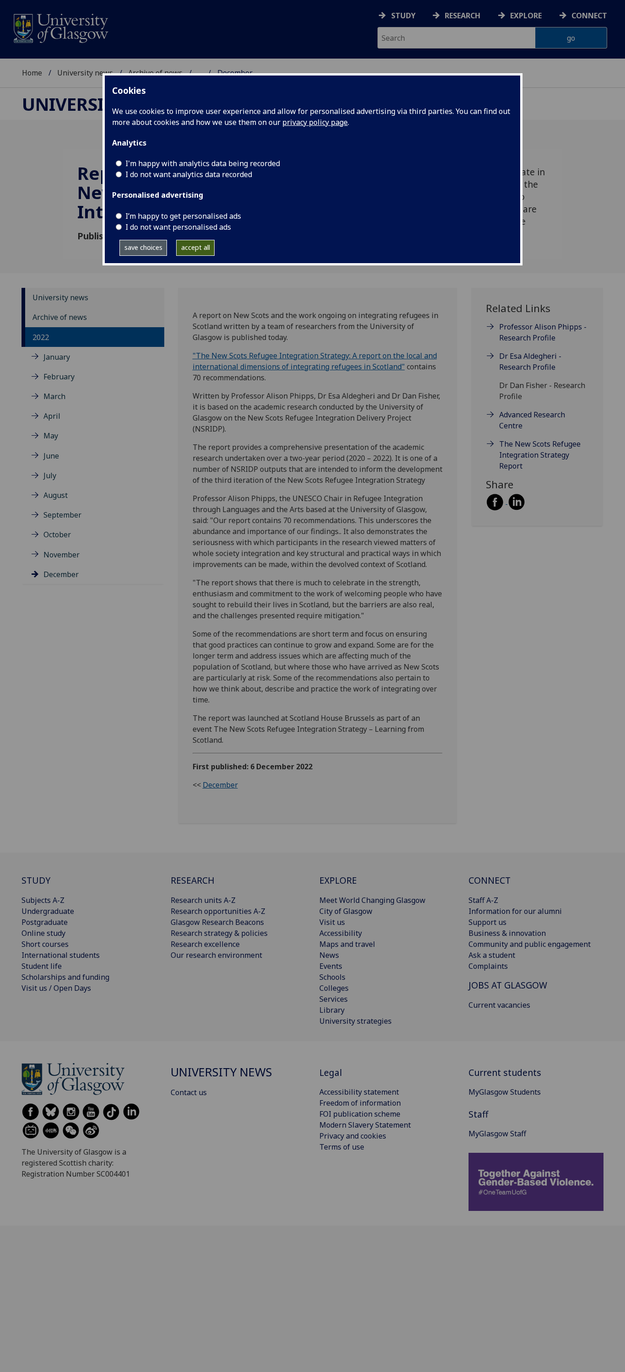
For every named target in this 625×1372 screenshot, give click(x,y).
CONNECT (490, 880)
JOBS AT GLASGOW (508, 985)
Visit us (332, 922)
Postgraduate (45, 922)
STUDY (36, 880)
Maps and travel (347, 944)
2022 (40, 337)
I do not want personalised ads (178, 227)
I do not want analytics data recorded (188, 174)
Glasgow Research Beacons (217, 922)
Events (330, 966)
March (54, 396)
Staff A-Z (483, 900)
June (51, 456)
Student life (42, 966)
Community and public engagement (530, 944)
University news (85, 73)
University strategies (355, 1021)
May (50, 436)
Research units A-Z (203, 900)
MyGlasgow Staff (497, 1134)
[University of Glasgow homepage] (60, 27)
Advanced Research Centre (532, 420)
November (61, 555)
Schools (332, 977)
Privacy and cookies (352, 1136)
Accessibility (340, 933)
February (59, 377)
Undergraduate (48, 911)
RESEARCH (193, 880)
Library (332, 1010)
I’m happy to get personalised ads (183, 216)
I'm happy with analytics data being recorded (202, 163)
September (62, 515)
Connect (589, 16)
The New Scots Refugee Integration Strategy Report (540, 455)
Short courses (45, 944)
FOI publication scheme (359, 1114)
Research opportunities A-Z (218, 911)
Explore (526, 16)
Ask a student (492, 955)
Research (462, 16)
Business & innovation (507, 933)
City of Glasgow (345, 911)
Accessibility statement (359, 1092)
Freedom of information (360, 1103)
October (57, 534)
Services (333, 999)
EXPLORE (338, 880)
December (61, 574)
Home (32, 73)
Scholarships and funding (65, 977)
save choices (143, 247)
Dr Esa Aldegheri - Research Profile (530, 361)
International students (61, 955)
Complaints (488, 966)
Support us (487, 922)
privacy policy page (315, 122)
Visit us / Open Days (56, 988)
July (49, 475)
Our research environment (216, 955)
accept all (195, 247)
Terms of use (341, 1147)
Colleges (334, 988)
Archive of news (59, 317)
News (329, 955)
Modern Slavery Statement (365, 1125)
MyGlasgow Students (505, 1092)
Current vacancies (499, 1005)
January (56, 357)
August (55, 495)
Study (403, 16)
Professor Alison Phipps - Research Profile (543, 332)
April (51, 416)
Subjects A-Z (43, 900)
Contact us (189, 1092)
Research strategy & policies (219, 933)
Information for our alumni (515, 911)
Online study (43, 933)
